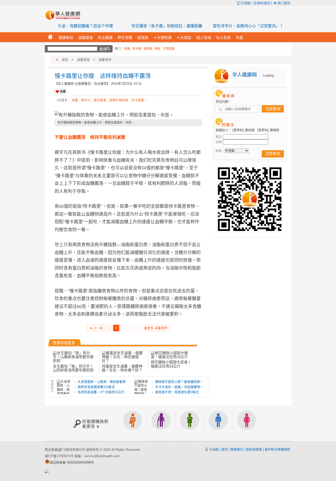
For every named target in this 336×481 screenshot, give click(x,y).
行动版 (245, 3)
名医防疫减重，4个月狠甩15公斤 (101, 392)
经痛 (127, 48)
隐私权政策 (254, 449)
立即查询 (272, 109)
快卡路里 (137, 100)
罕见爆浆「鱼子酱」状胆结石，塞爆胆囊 (166, 26)
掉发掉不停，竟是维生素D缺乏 (177, 392)
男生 (218, 423)
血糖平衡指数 (118, 100)
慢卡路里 (99, 100)
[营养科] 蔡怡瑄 (243, 130)
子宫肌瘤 (168, 48)
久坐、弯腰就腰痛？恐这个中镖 (85, 26)
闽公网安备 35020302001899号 (72, 462)
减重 (75, 100)
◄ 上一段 (96, 328)
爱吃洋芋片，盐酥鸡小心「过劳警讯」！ (248, 26)
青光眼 (136, 48)
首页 (65, 60)
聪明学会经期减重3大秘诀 (96, 387)
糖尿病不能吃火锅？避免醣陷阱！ (179, 382)
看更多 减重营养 (156, 328)
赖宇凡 (86, 100)
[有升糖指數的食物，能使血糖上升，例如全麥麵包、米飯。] (128, 115)
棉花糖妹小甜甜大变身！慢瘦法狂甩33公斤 (171, 364)
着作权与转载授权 (277, 449)
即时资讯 (263, 3)
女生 (246, 423)
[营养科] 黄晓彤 (268, 130)
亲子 (189, 423)
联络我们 (236, 449)
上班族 (132, 423)
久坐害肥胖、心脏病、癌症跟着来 (102, 382)
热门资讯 (283, 3)
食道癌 (147, 48)
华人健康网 (64, 15)
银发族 (161, 423)
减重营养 (105, 60)
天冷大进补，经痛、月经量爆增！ (179, 387)
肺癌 (157, 48)
